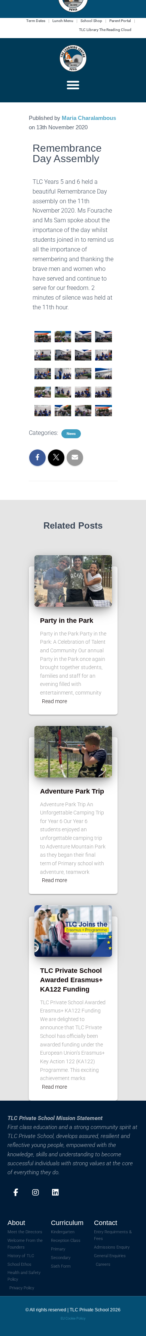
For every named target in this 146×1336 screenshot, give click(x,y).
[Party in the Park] (73, 580)
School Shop (91, 21)
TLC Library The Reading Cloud (105, 30)
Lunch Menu (62, 21)
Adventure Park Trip (72, 791)
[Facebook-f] (15, 1192)
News (71, 434)
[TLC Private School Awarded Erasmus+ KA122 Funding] (73, 930)
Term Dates (35, 21)
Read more (54, 701)
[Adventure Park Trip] (73, 751)
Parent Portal (120, 21)
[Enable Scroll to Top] (131, 1321)
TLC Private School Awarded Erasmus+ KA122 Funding (71, 980)
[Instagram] (35, 1192)
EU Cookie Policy (73, 1318)
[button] (73, 85)
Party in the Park (66, 620)
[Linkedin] (55, 1192)
